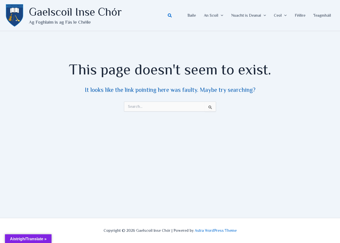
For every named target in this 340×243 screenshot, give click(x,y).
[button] (170, 15)
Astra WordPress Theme (216, 230)
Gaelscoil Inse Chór (75, 11)
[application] (220, 15)
